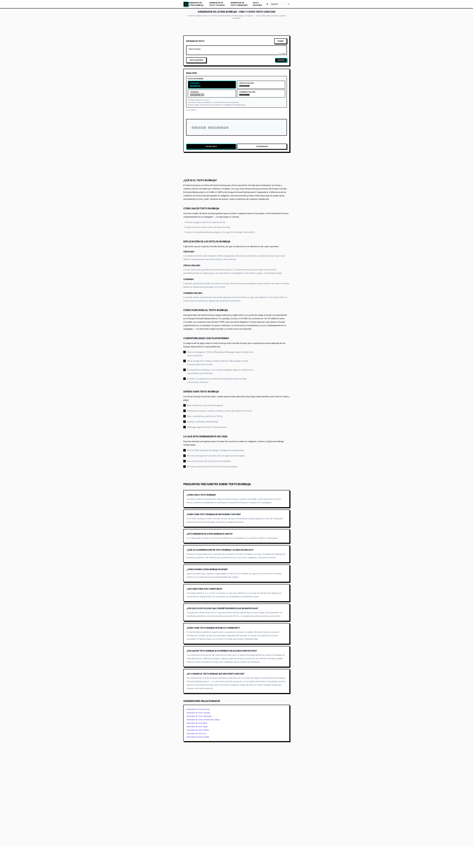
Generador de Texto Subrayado (199, 716)
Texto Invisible (257, 3)
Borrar (281, 41)
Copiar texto (211, 146)
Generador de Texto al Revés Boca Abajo (203, 719)
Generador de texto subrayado (239, 3)
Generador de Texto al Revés (198, 709)
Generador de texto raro (196, 733)
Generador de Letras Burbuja (195, 3)
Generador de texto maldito (198, 730)
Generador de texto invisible (198, 737)
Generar (281, 60)
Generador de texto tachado (217, 3)
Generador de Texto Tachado (198, 712)
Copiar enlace (262, 146)
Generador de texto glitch (197, 723)
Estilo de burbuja (195, 79)
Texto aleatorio (196, 60)
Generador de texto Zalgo (197, 726)
